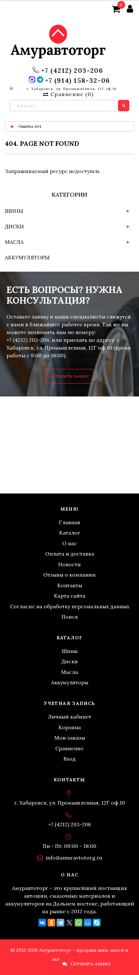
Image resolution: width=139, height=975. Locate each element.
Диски (14, 226)
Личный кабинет (69, 716)
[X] (69, 922)
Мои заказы (69, 737)
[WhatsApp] (78, 922)
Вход (69, 758)
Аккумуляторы (27, 257)
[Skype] (97, 922)
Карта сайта (69, 595)
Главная (69, 522)
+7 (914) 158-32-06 (77, 80)
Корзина (70, 727)
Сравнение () (71, 94)
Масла (14, 242)
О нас (69, 543)
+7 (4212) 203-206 (72, 70)
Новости (69, 564)
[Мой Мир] (87, 922)
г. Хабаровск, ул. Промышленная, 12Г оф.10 (72, 89)
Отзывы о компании (69, 574)
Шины (14, 211)
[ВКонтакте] (42, 922)
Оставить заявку (69, 376)
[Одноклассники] (51, 922)
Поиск (69, 616)
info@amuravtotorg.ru (74, 857)
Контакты (69, 585)
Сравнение (69, 748)
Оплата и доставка (69, 553)
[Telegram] (60, 922)
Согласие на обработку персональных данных (69, 606)
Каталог (69, 532)
